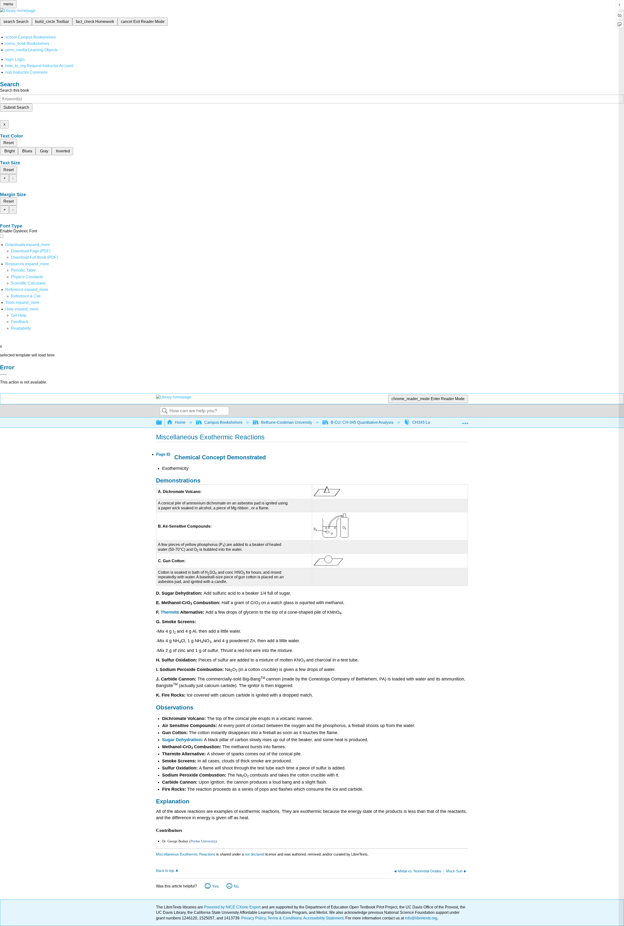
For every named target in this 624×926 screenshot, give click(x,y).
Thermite (170, 612)
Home (180, 422)
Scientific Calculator (28, 283)
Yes (215, 886)
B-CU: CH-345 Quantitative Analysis (362, 422)
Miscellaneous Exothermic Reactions (185, 854)
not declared (255, 854)
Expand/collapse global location (465, 421)
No (236, 886)
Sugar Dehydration (181, 739)
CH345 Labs (423, 422)
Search (165, 411)
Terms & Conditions (285, 918)
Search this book (14, 90)
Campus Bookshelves (223, 422)
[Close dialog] (3, 374)
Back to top (165, 870)
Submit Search (16, 107)
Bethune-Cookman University (286, 422)
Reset (8, 143)
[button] (19, 322)
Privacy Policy (253, 918)
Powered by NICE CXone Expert (233, 907)
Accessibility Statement (323, 918)
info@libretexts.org (420, 918)
